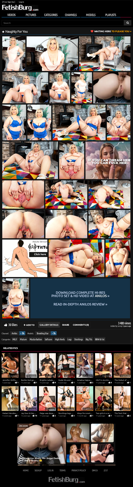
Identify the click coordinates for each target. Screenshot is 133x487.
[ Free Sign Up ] (8, 1)
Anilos (14, 333)
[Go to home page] (20, 8)
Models (90, 15)
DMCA (94, 470)
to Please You (111, 31)
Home (26, 470)
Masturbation (36, 339)
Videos (11, 15)
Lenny (120, 326)
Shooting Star (42, 333)
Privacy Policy (79, 470)
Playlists (110, 15)
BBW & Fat (99, 339)
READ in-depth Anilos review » (80, 304)
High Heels (60, 339)
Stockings (78, 339)
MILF (14, 339)
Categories (50, 15)
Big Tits (89, 339)
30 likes (12, 324)
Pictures (31, 15)
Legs (69, 339)
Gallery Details (49, 324)
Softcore (48, 339)
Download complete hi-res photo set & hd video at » (80, 294)
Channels (71, 15)
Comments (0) (81, 324)
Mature (23, 339)
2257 (106, 470)
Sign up (38, 470)
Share (65, 324)
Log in (21, 1)
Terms (63, 470)
